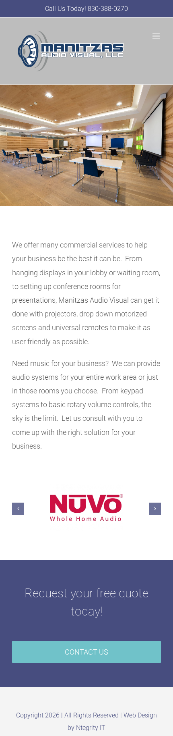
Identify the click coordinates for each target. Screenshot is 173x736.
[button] (18, 509)
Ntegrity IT (90, 728)
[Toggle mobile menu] (156, 36)
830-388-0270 (108, 8)
